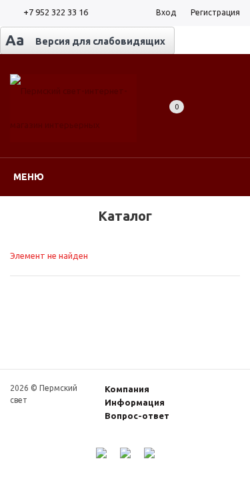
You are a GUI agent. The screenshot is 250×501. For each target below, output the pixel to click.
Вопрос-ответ (137, 415)
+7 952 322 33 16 (55, 12)
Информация (135, 402)
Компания (127, 389)
